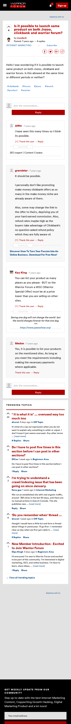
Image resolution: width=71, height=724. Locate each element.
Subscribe (52, 45)
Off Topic (38, 422)
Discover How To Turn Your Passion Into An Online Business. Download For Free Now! (34, 252)
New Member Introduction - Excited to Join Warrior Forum (38, 545)
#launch (49, 86)
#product (12, 90)
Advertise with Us (57, 17)
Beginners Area (41, 459)
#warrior (25, 90)
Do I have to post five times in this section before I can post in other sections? (36, 451)
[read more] (20, 436)
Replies (16, 440)
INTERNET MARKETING (18, 45)
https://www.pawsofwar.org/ (35, 327)
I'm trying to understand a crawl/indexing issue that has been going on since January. (37, 482)
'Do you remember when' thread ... (37, 515)
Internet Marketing (46, 490)
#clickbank (13, 86)
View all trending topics (20, 577)
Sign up (62, 5)
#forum (26, 86)
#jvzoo (37, 86)
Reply (38, 112)
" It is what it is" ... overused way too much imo (38, 416)
